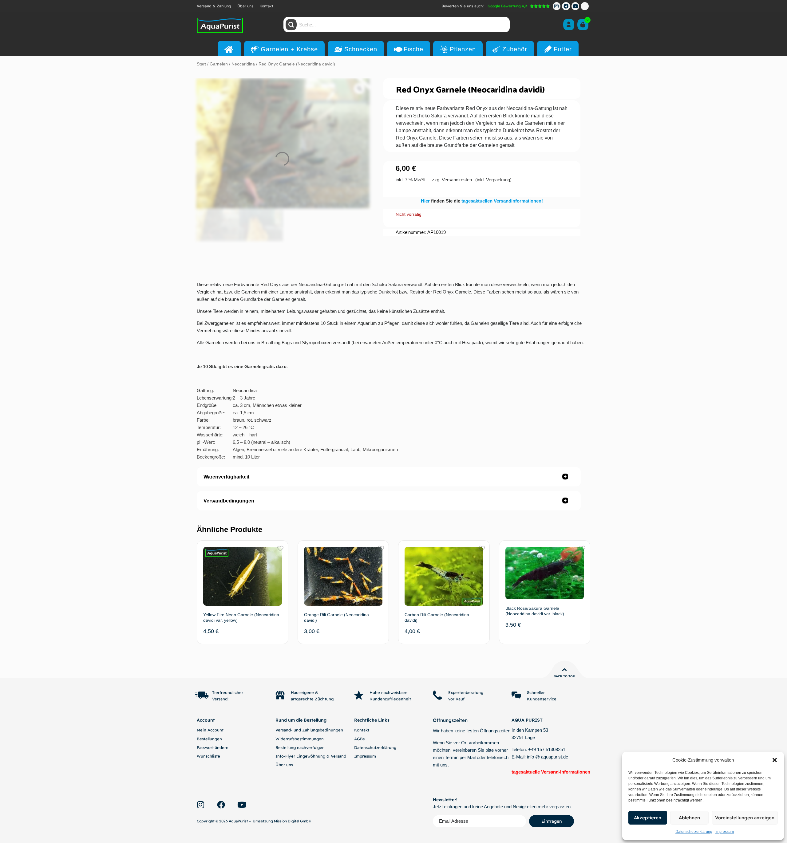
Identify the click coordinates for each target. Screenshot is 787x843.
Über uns (245, 6)
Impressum (724, 831)
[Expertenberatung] (437, 695)
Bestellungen (209, 738)
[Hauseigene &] (280, 695)
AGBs (359, 738)
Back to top (564, 676)
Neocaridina (243, 64)
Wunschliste (208, 756)
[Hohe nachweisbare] (358, 695)
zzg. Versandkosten (452, 179)
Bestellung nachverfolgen (300, 747)
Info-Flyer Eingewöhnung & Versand (310, 756)
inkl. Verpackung (493, 179)
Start (201, 64)
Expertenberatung (465, 692)
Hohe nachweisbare (389, 692)
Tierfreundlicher (227, 692)
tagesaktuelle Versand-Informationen (551, 771)
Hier (426, 200)
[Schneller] (516, 695)
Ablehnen (689, 818)
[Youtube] (575, 6)
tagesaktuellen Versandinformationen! (502, 200)
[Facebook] (566, 6)
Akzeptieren (647, 818)
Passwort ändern (212, 747)
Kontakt (266, 6)
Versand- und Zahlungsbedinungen (309, 729)
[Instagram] (557, 6)
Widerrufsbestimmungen (299, 738)
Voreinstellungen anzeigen (744, 818)
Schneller (536, 692)
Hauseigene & (304, 692)
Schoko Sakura (430, 115)
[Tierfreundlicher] (201, 695)
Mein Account (210, 729)
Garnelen (219, 64)
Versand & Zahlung (214, 6)
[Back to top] (564, 670)
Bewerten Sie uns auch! (462, 6)
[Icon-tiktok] (585, 6)
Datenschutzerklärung (693, 831)
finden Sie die (446, 200)
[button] (775, 760)
